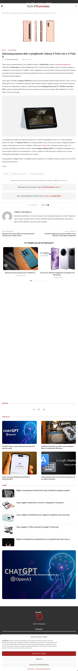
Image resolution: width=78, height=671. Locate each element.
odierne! (51, 187)
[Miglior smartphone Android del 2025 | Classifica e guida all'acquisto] (8, 493)
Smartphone (14, 13)
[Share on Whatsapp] (46, 205)
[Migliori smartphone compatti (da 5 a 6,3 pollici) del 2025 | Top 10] (8, 542)
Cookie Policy (31, 668)
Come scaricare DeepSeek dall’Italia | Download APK (16, 478)
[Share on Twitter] (44, 205)
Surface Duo (46, 145)
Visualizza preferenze (39, 665)
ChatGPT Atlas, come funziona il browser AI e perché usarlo (18, 447)
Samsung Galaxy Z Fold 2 (19, 174)
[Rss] (41, 6)
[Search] (76, 6)
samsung (6, 174)
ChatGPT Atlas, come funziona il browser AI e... (39, 575)
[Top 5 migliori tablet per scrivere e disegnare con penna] (8, 506)
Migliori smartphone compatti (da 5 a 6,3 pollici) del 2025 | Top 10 (43, 539)
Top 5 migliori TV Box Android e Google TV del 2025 (37, 527)
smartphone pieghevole (63, 64)
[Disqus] (39, 312)
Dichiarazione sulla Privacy (43, 668)
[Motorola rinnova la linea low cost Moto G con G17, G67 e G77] (20, 258)
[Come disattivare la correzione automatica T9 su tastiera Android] (58, 463)
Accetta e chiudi (39, 654)
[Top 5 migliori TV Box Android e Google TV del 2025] (8, 530)
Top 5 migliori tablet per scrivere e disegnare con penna (39, 503)
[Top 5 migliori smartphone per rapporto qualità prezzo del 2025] (8, 518)
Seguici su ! (52, 196)
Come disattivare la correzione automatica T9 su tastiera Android (58, 478)
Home (4, 13)
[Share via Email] (48, 205)
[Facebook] (36, 6)
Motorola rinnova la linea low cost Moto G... (20, 273)
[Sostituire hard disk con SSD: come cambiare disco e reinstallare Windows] (58, 432)
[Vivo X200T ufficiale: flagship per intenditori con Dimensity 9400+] (57, 258)
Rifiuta (39, 659)
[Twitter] (38, 6)
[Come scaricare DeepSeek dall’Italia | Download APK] (19, 463)
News (8, 13)
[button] (6, 265)
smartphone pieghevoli (36, 174)
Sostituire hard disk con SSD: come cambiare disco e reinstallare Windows (57, 447)
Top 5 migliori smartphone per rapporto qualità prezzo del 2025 (42, 515)
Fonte (4, 166)
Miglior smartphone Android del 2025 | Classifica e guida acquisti (43, 490)
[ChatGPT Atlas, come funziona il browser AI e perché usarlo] (19, 432)
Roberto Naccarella (12, 59)
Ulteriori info (64, 180)
